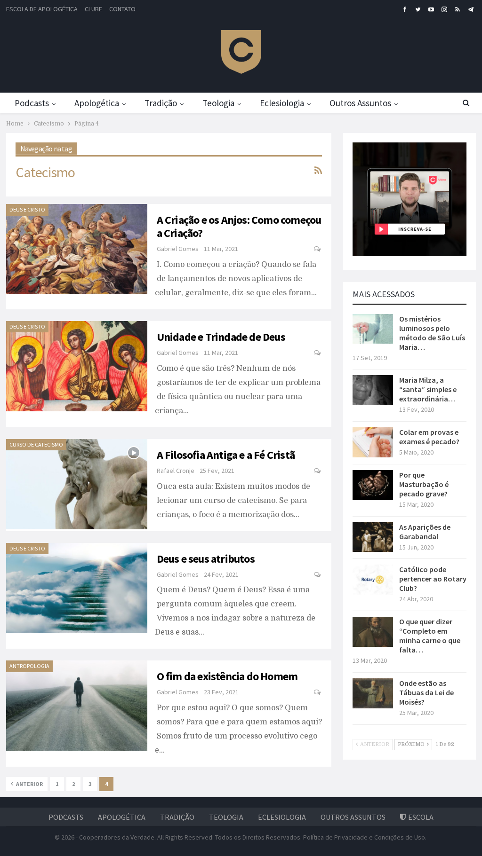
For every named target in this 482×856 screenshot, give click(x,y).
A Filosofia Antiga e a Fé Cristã (226, 455)
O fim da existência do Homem (227, 676)
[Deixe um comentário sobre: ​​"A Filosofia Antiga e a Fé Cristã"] (318, 471)
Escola (421, 817)
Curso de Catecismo (36, 444)
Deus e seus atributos (206, 558)
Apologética (96, 103)
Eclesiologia (282, 103)
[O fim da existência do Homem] (76, 705)
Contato (122, 9)
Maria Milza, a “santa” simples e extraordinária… (428, 389)
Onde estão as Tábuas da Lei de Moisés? (426, 692)
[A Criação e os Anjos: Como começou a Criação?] (76, 249)
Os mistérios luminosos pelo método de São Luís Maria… (432, 333)
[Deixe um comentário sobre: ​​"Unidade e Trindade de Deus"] (318, 353)
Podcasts (32, 103)
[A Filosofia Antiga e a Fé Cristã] (76, 484)
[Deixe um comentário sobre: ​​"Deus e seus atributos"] (318, 575)
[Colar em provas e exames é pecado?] (373, 442)
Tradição (161, 103)
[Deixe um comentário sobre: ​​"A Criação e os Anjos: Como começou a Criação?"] (318, 249)
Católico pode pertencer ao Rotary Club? (432, 579)
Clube (93, 9)
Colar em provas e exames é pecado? (429, 436)
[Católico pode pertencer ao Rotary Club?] (373, 580)
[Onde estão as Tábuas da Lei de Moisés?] (373, 693)
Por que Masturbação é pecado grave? (424, 484)
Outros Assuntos (360, 103)
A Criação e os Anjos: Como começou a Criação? (239, 226)
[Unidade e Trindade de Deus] (76, 366)
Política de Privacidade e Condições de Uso (364, 837)
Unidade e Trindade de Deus (221, 337)
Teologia (218, 103)
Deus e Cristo (27, 209)
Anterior (29, 783)
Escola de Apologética (42, 9)
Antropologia (29, 665)
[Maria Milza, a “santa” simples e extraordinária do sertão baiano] (373, 390)
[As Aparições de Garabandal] (373, 537)
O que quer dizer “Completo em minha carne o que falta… (429, 635)
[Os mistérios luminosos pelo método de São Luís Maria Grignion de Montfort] (373, 329)
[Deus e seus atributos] (76, 588)
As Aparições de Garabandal (424, 531)
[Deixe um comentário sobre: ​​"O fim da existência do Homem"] (318, 692)
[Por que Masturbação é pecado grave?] (373, 485)
